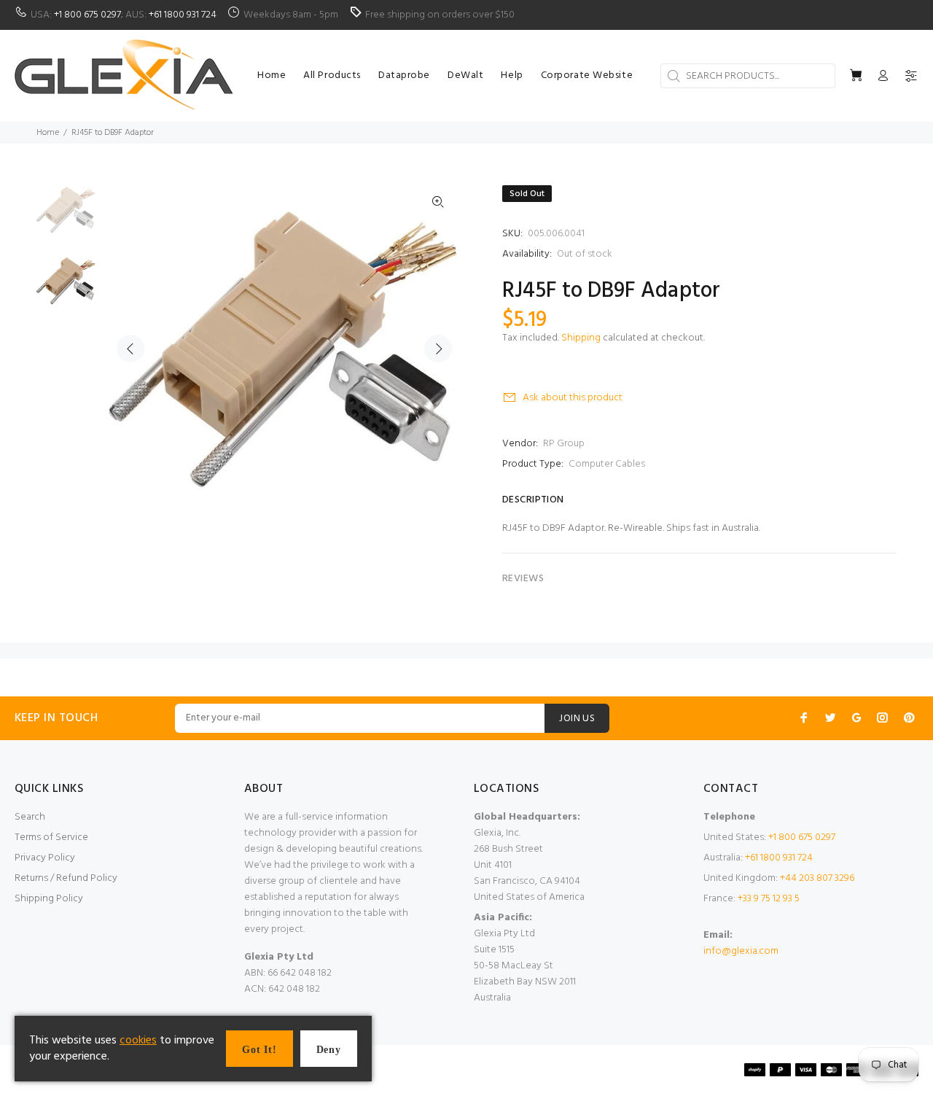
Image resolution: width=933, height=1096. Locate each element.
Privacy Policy (45, 858)
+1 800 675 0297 (87, 15)
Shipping (581, 338)
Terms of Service (51, 837)
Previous (130, 348)
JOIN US (577, 718)
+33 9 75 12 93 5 (769, 898)
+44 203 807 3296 (817, 878)
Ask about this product (572, 397)
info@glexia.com (740, 951)
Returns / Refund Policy (66, 878)
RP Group (564, 443)
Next (438, 348)
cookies (138, 1040)
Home (47, 132)
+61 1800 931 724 (182, 15)
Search (30, 817)
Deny (328, 1049)
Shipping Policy (49, 898)
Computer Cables (607, 464)
